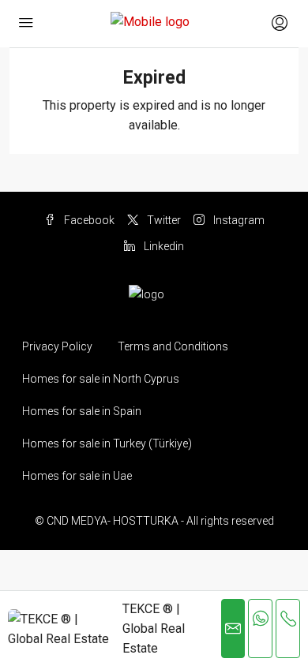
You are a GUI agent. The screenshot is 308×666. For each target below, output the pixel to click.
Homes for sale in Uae (77, 476)
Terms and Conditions (173, 346)
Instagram (238, 220)
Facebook (88, 220)
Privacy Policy (57, 346)
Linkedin (162, 246)
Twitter (163, 220)
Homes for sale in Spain (81, 411)
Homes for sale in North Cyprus (100, 378)
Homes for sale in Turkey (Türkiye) (107, 443)
